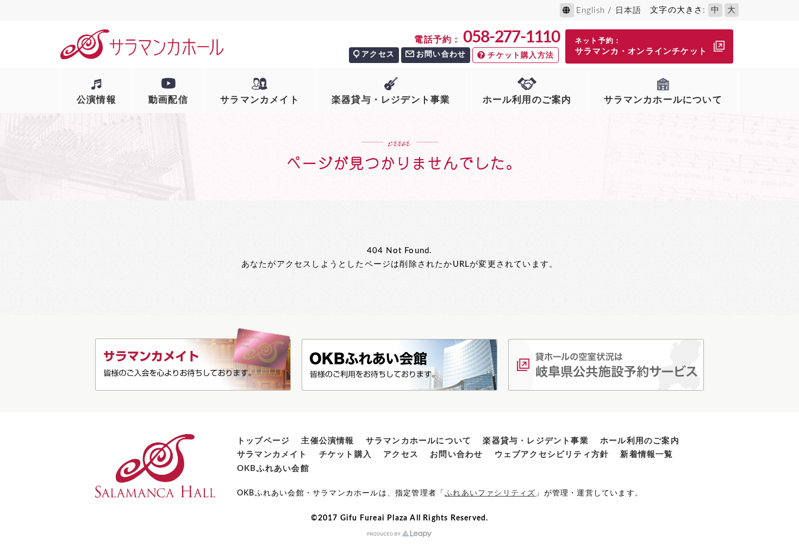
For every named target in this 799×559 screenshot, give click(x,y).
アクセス (378, 54)
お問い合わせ (441, 54)
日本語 (628, 11)
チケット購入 (345, 454)
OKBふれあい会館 (273, 468)
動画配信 (168, 99)
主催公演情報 (327, 441)
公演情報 (96, 99)
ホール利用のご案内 (527, 99)
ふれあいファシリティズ (490, 493)
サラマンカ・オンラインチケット (641, 46)
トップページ (263, 441)
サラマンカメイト (259, 99)
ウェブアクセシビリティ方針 (552, 454)
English (590, 11)
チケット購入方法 (521, 55)
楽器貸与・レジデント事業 (391, 99)
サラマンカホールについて (663, 99)
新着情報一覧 (646, 454)
